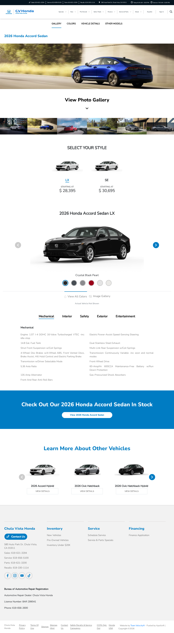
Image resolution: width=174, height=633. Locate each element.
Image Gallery (101, 296)
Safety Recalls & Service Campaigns (81, 627)
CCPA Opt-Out (102, 627)
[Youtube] (22, 575)
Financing (136, 528)
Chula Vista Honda (9, 627)
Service (94, 528)
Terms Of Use (34, 627)
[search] (171, 12)
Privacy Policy (22, 627)
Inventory (55, 528)
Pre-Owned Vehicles (58, 540)
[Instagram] (14, 575)
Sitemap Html (53, 627)
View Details (42, 491)
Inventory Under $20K (58, 545)
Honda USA (112, 627)
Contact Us (18, 537)
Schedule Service (97, 535)
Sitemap (45, 626)
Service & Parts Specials (100, 540)
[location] (99, 2)
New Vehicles (54, 535)
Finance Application (139, 535)
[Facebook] (7, 575)
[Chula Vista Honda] (19, 12)
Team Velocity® (137, 625)
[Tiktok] (29, 575)
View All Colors (77, 296)
